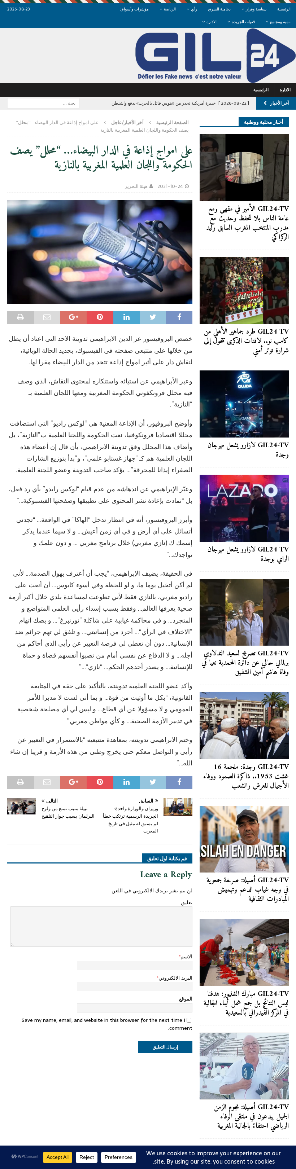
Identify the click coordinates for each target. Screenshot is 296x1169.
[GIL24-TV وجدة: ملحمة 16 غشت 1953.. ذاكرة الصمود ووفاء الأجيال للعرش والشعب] (244, 725)
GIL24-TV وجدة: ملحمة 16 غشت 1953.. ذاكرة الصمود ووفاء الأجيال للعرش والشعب (246, 776)
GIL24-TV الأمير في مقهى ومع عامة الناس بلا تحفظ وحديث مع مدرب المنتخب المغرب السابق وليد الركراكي (247, 223)
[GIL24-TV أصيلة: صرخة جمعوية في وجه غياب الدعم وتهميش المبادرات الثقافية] (244, 839)
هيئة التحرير (136, 186)
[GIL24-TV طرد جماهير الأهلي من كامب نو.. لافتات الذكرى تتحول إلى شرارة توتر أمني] (244, 290)
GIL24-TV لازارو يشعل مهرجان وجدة (248, 450)
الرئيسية (284, 9)
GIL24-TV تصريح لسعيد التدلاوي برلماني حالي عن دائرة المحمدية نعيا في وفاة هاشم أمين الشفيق (245, 663)
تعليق (186, 902)
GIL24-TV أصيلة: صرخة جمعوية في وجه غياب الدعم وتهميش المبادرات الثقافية (247, 890)
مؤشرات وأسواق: (134, 9)
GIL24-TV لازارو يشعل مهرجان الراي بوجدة (248, 555)
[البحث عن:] (43, 103)
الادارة (211, 21)
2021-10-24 (170, 186)
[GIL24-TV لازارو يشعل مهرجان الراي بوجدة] (244, 508)
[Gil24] (148, 79)
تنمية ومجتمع (280, 21)
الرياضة (170, 9)
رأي (194, 9)
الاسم (186, 957)
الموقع (185, 999)
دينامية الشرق (219, 9)
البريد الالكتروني (175, 978)
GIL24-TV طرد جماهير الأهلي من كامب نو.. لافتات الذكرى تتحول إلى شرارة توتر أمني (246, 341)
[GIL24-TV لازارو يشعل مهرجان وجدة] (244, 404)
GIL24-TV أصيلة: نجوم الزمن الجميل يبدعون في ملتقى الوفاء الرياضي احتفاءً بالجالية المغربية (251, 1117)
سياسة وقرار (256, 9)
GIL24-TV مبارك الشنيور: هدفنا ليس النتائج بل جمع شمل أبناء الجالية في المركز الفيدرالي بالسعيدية (246, 1003)
